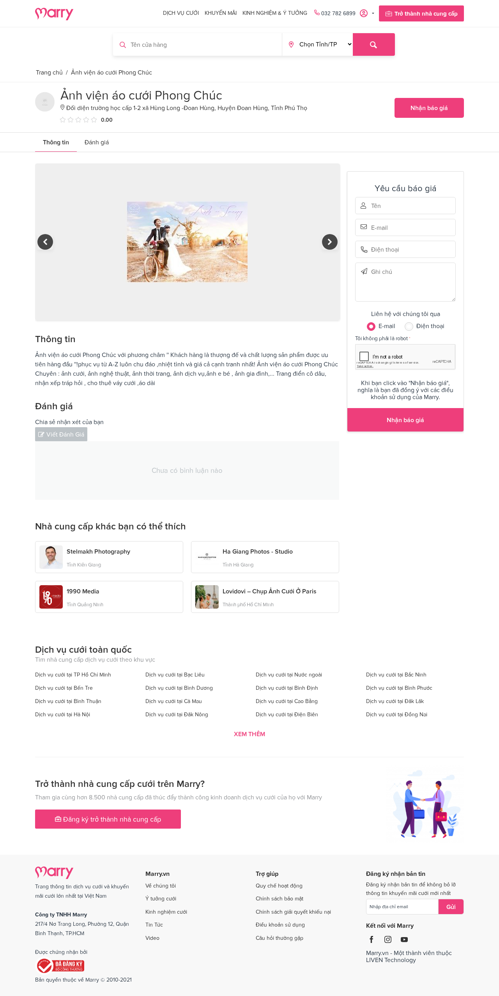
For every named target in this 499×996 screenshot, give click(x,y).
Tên (382, 205)
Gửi (451, 906)
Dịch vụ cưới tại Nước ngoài (289, 674)
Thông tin (56, 142)
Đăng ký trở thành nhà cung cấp (111, 819)
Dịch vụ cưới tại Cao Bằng (287, 701)
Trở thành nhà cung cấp (426, 13)
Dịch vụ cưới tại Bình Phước (399, 688)
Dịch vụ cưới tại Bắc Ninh (396, 674)
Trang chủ (49, 72)
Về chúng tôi (160, 885)
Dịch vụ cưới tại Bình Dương (179, 688)
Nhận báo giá (429, 107)
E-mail (382, 226)
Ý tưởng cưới (160, 898)
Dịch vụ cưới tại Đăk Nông (176, 714)
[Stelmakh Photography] (51, 556)
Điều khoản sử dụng (280, 924)
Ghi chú (382, 271)
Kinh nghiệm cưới (166, 912)
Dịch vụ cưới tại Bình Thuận (68, 701)
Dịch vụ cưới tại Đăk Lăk (395, 701)
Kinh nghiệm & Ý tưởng (274, 13)
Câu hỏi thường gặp (279, 938)
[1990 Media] (51, 596)
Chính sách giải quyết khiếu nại (293, 912)
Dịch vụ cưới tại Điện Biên (287, 714)
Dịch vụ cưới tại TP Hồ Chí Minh (73, 674)
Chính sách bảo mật (279, 898)
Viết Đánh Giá (65, 434)
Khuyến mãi (221, 13)
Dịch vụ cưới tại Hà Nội (62, 714)
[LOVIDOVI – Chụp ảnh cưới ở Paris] (207, 596)
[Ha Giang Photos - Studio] (207, 556)
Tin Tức (154, 924)
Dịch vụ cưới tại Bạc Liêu (175, 674)
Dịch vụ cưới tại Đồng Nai (396, 714)
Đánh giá (97, 142)
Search (374, 44)
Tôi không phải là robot (381, 338)
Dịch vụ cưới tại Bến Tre (64, 688)
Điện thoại (382, 249)
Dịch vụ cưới (181, 13)
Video (152, 938)
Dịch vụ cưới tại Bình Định (287, 688)
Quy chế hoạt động (279, 885)
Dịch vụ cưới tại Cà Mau (173, 701)
